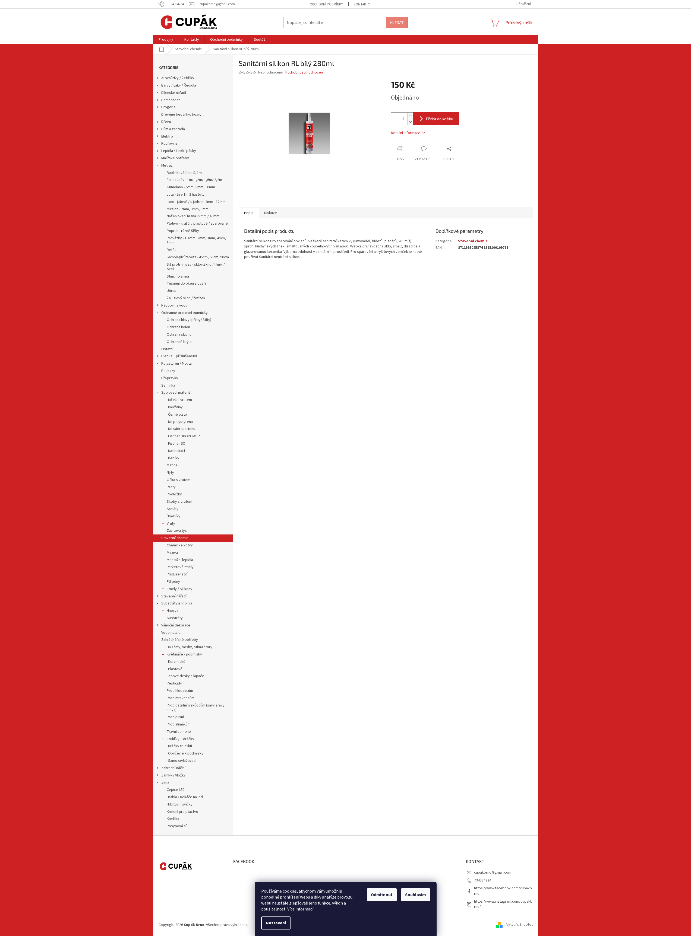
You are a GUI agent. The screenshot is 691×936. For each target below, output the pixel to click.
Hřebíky (173, 458)
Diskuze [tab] (270, 213)
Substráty (175, 618)
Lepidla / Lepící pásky (178, 151)
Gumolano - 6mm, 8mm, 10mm (191, 187)
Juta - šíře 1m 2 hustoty (185, 194)
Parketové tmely (180, 567)
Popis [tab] (248, 213)
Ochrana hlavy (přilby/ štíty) (189, 320)
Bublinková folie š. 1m (184, 173)
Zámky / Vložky (173, 775)
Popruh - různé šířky (183, 231)
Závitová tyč (177, 530)
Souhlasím (415, 895)
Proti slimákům (179, 724)
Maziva (172, 552)
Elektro (167, 136)
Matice (172, 465)
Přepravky (169, 378)
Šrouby (172, 509)
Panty (171, 487)
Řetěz (171, 250)
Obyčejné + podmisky (185, 753)
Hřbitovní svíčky (180, 804)
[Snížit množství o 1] (410, 122)
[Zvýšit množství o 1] (410, 116)
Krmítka (173, 819)
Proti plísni (175, 717)
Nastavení (276, 923)
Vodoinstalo (171, 632)
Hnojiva (172, 610)
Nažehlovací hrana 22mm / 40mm (193, 216)
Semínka (168, 385)
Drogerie (168, 107)
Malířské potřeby (175, 158)
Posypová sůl (177, 826)
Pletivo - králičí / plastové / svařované (197, 223)
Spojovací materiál (176, 392)
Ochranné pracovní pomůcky (184, 313)
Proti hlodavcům (180, 690)
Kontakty (362, 4)
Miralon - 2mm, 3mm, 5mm (188, 209)
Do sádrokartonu (181, 429)
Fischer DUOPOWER (184, 436)
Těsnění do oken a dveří (186, 283)
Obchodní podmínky (326, 4)
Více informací (300, 909)
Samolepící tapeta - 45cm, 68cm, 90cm (198, 257)
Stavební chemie (174, 538)
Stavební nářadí (174, 596)
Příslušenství (177, 574)
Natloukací (176, 451)
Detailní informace (405, 133)
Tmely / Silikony (179, 589)
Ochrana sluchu (179, 334)
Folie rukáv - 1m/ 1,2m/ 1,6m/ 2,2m (194, 180)
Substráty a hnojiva (176, 603)
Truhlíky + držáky (180, 739)
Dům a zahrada (173, 129)
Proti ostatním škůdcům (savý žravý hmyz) (196, 708)
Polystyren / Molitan (177, 363)
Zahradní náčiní (173, 768)
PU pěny (173, 581)
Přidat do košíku (439, 118)
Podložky (174, 494)
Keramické (176, 661)
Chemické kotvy (180, 545)
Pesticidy (174, 683)
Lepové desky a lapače (185, 676)
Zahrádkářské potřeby (179, 639)
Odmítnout (382, 895)
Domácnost (170, 100)
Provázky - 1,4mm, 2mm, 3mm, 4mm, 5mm (196, 240)
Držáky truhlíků (180, 746)
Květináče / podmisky (184, 654)
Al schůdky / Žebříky (177, 78)
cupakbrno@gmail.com (492, 872)
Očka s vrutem (178, 480)
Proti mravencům (180, 698)
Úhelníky (173, 516)
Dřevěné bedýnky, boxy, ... (182, 114)
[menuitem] (166, 39)
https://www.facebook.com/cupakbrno (503, 891)
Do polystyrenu (180, 422)
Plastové (175, 669)
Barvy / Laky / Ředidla (178, 85)
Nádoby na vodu (174, 305)
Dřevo (166, 122)
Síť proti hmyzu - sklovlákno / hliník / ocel (196, 267)
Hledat (396, 22)
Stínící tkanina (178, 276)
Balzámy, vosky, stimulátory (189, 647)
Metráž (167, 165)
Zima (165, 782)
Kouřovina (169, 143)
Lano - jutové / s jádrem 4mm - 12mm (196, 202)
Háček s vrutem (179, 400)
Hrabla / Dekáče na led (185, 797)
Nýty (170, 472)
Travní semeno (179, 731)
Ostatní (167, 349)
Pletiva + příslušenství (179, 356)
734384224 (482, 880)
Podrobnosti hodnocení (304, 72)
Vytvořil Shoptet (519, 925)
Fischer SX (176, 443)
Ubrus (171, 291)
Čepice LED (176, 789)
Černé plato (177, 414)
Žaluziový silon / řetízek (186, 298)
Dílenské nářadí (173, 92)
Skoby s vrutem (179, 501)
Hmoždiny (175, 407)
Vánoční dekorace (175, 625)
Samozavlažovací (182, 760)
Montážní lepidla (180, 560)
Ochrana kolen (178, 327)
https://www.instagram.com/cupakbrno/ (503, 904)
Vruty (171, 523)
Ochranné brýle (179, 342)
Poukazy (168, 371)
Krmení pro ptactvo (182, 811)
